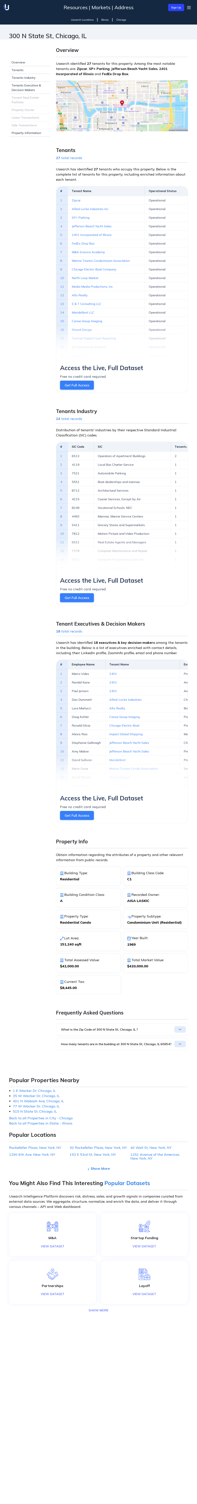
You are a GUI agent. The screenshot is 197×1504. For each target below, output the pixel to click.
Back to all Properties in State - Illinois (40, 1123)
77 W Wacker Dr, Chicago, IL (36, 1106)
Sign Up (176, 7)
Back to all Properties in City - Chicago (41, 1118)
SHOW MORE (99, 1310)
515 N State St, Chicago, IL (35, 1111)
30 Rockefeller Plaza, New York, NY (98, 1148)
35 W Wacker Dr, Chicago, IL (36, 1096)
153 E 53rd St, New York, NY (93, 1155)
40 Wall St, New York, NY (151, 1148)
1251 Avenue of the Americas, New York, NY (155, 1156)
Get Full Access (77, 385)
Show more (100, 1168)
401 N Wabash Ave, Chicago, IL (38, 1101)
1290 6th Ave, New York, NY (32, 1155)
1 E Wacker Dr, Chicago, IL (34, 1090)
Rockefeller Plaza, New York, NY (35, 1148)
